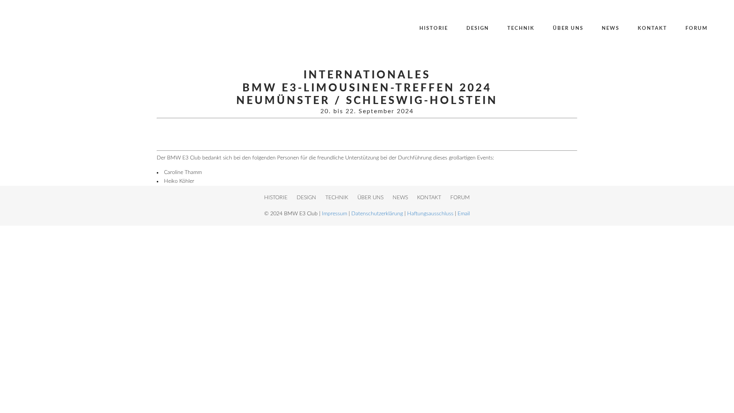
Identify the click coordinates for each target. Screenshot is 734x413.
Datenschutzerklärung (377, 213)
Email (464, 213)
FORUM (460, 197)
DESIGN (306, 197)
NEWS (400, 197)
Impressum (334, 213)
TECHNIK (336, 197)
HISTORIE (275, 197)
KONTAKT (429, 197)
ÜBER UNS (370, 197)
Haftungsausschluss (430, 213)
